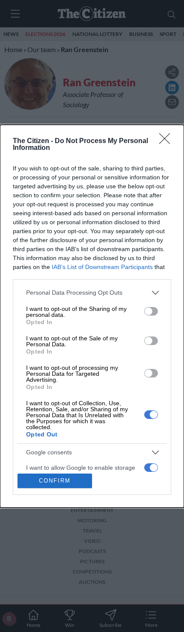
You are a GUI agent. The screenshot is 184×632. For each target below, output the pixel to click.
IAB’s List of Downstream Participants (102, 266)
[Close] (167, 141)
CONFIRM (55, 480)
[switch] (151, 311)
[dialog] (92, 316)
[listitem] (92, 292)
